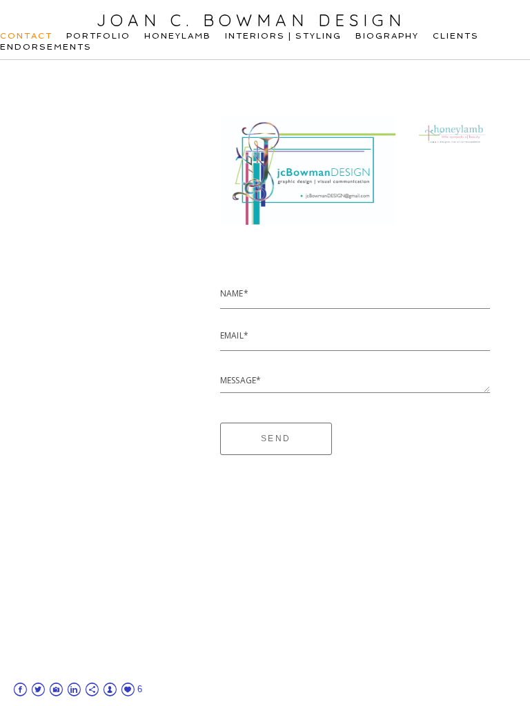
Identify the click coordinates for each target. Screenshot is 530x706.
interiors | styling (283, 36)
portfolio (98, 36)
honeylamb (177, 36)
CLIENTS (456, 36)
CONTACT (26, 36)
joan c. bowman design (251, 20)
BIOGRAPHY (387, 36)
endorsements (46, 47)
